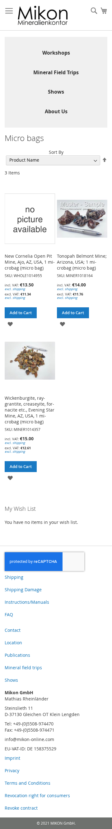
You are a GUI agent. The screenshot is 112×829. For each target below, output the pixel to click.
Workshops (56, 52)
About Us (56, 111)
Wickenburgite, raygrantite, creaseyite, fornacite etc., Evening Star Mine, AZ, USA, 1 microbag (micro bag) (29, 410)
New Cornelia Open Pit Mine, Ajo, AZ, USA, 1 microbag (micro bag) (30, 262)
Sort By (56, 152)
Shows (56, 91)
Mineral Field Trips (56, 72)
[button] (10, 323)
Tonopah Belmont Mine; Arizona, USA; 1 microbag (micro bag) (82, 262)
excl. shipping (15, 289)
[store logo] (42, 15)
